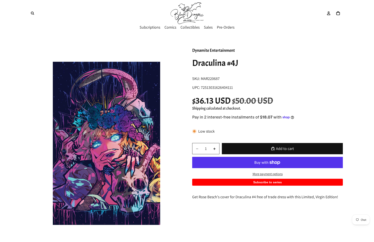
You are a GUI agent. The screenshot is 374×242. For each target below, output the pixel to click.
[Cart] (338, 13)
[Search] (32, 13)
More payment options (268, 174)
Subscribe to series (267, 182)
